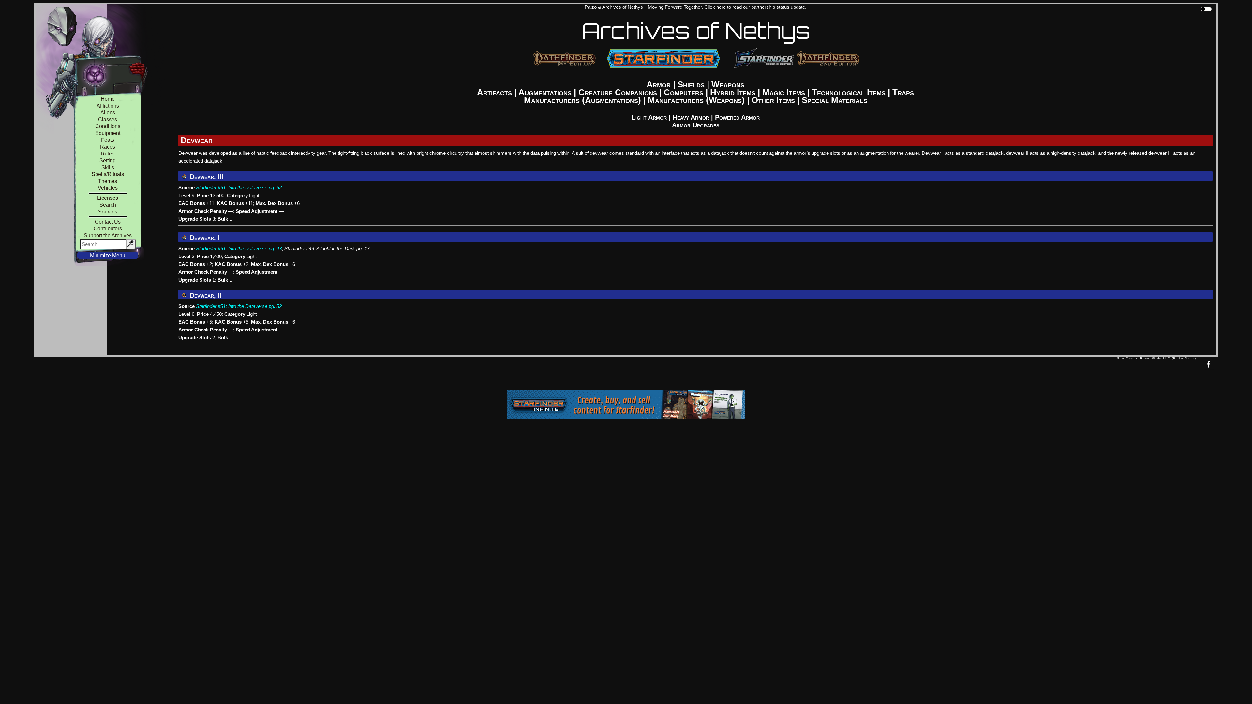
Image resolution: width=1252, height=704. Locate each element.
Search (107, 205)
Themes (107, 181)
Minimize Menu (107, 255)
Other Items (773, 100)
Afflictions (108, 106)
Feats (107, 140)
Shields (691, 84)
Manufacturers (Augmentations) (582, 100)
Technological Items (849, 92)
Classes (107, 119)
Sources (107, 211)
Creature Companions (617, 92)
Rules (107, 153)
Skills (107, 167)
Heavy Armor (691, 117)
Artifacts (494, 92)
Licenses (107, 198)
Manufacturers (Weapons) (696, 100)
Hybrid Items (732, 92)
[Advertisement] (575, 374)
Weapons (727, 84)
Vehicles (108, 188)
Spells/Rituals (108, 174)
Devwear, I (204, 237)
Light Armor (649, 117)
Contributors (108, 228)
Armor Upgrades (695, 125)
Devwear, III (206, 176)
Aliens (107, 112)
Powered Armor (737, 117)
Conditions (107, 126)
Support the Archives (108, 235)
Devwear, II (205, 295)
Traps (903, 92)
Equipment (107, 133)
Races (107, 147)
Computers (683, 92)
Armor (659, 84)
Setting (107, 160)
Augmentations (545, 92)
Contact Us (108, 222)
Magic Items (783, 92)
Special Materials (834, 100)
